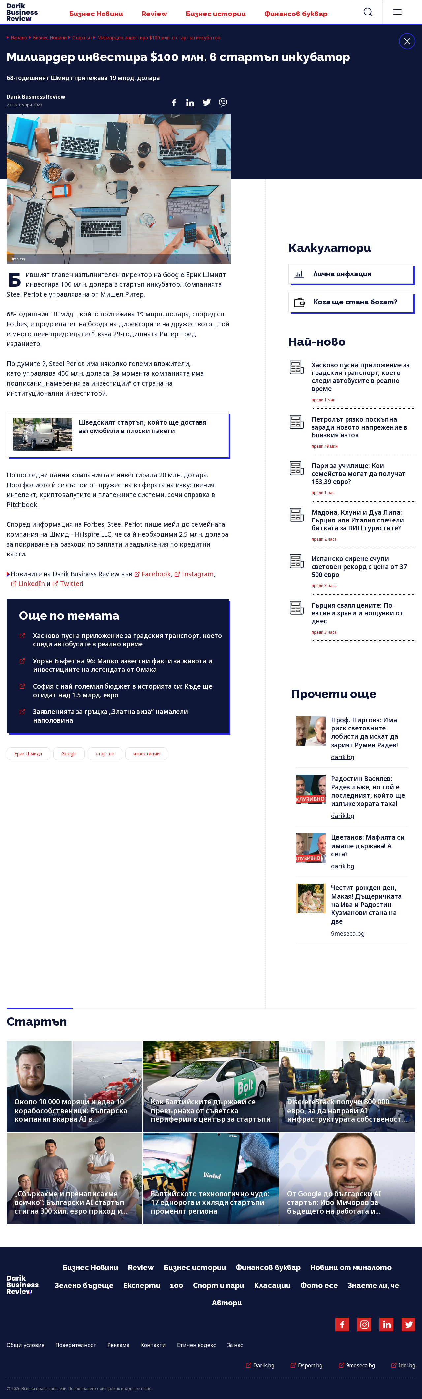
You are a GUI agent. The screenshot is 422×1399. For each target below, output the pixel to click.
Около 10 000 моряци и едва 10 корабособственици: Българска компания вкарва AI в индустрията (71, 1115)
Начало (19, 38)
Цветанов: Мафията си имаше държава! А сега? (368, 845)
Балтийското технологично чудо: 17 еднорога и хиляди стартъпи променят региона (210, 1202)
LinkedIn (31, 584)
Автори (227, 1302)
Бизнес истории (216, 14)
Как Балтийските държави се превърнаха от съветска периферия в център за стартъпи (211, 1110)
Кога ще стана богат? (354, 302)
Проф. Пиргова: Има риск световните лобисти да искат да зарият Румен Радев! (364, 732)
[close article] (407, 41)
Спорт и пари (218, 1285)
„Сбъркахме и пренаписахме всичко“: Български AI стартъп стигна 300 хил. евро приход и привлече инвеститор (69, 1207)
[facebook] (174, 99)
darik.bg (342, 757)
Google (69, 753)
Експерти (142, 1285)
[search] (368, 12)
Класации (272, 1285)
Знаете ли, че (373, 1285)
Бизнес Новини (96, 14)
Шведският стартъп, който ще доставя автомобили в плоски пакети (142, 426)
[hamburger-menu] (397, 12)
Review (154, 14)
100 (176, 1285)
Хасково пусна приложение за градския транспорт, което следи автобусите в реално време (127, 639)
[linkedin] (190, 99)
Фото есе (319, 1285)
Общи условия (25, 1345)
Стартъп (82, 38)
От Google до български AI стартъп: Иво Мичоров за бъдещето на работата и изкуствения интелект (334, 1207)
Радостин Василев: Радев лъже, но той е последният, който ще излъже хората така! (368, 791)
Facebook (156, 574)
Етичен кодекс (196, 1345)
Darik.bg (263, 1365)
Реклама (118, 1345)
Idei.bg (407, 1365)
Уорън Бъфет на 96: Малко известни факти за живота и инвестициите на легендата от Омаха (122, 665)
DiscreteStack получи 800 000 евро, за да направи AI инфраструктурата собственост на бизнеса (344, 1115)
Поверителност (75, 1345)
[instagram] (364, 1324)
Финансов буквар (296, 14)
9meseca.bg (348, 933)
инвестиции (146, 753)
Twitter (71, 584)
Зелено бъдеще (84, 1285)
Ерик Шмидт (29, 753)
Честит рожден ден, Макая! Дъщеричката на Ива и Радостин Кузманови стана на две (366, 904)
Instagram (198, 574)
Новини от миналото (351, 1267)
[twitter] (206, 99)
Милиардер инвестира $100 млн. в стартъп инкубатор (158, 38)
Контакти (153, 1345)
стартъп (105, 753)
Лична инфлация (341, 274)
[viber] (223, 99)
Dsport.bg (310, 1365)
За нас (235, 1345)
